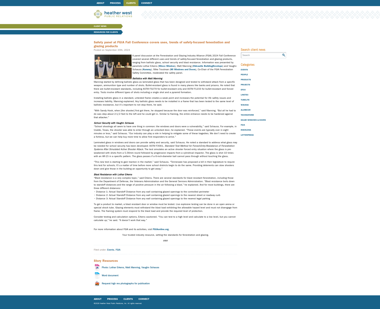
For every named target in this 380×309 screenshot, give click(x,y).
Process (115, 3)
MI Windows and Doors (183, 69)
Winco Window (167, 66)
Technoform (247, 115)
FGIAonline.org (161, 229)
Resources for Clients (106, 32)
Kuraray (147, 69)
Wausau (245, 105)
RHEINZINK (246, 130)
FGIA (118, 249)
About (100, 3)
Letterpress (247, 135)
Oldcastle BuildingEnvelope (208, 66)
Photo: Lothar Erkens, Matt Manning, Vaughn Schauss (130, 267)
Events (110, 249)
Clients (131, 3)
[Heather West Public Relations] (118, 14)
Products (246, 80)
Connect (146, 3)
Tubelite (245, 100)
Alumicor (246, 110)
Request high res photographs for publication (126, 283)
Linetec (244, 95)
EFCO (243, 90)
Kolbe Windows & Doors (253, 120)
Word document (110, 275)
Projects (245, 85)
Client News (100, 26)
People (244, 74)
